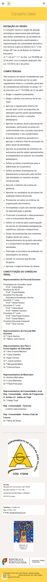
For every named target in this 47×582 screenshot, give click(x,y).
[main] (23, 14)
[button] (3, 3)
